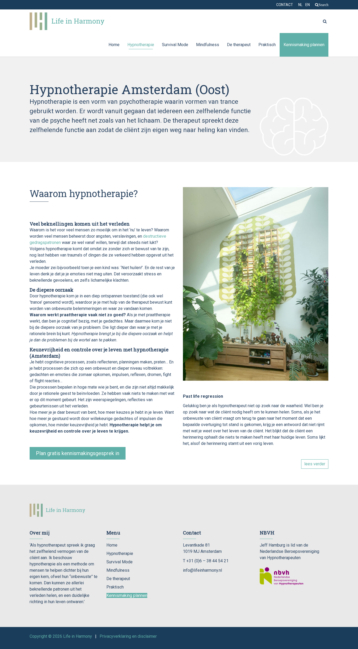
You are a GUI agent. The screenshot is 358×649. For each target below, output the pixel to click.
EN (307, 5)
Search (323, 5)
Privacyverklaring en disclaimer (128, 636)
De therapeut (239, 44)
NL (300, 5)
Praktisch (267, 44)
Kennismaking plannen (304, 44)
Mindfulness (207, 44)
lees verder (314, 463)
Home (114, 44)
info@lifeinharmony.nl (202, 570)
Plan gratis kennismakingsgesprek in (77, 453)
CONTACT (284, 5)
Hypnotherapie (140, 44)
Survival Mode (175, 44)
